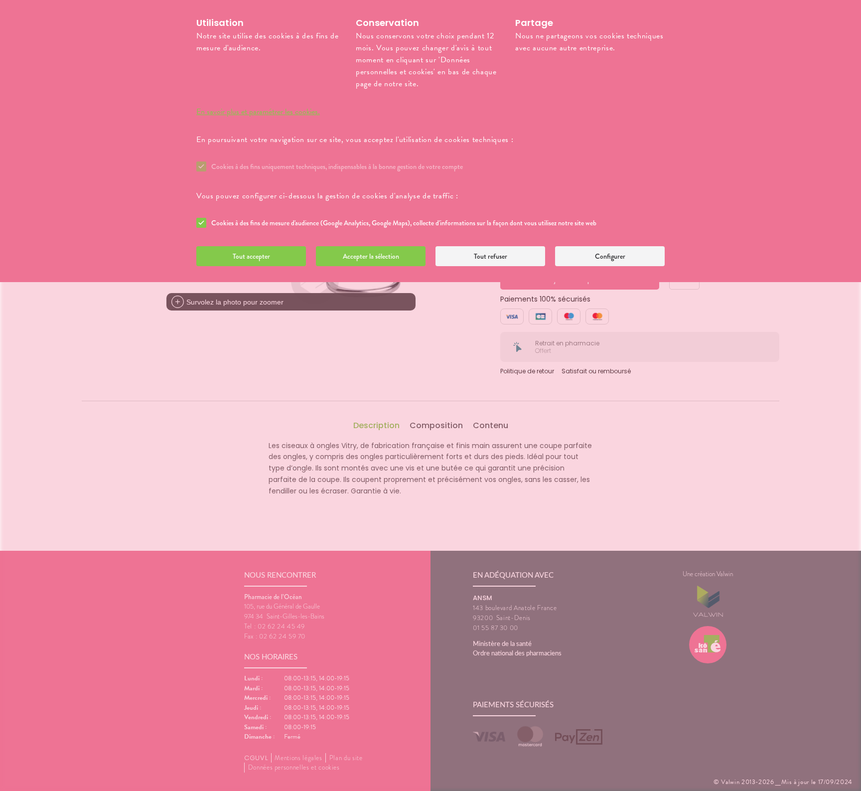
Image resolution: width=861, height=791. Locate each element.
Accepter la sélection (371, 256)
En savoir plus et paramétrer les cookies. (258, 112)
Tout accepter (251, 256)
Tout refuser (490, 256)
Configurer (610, 256)
